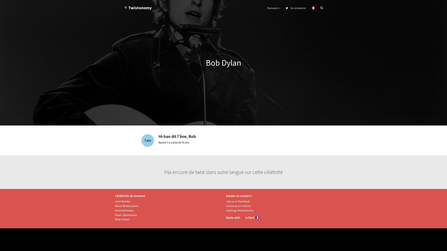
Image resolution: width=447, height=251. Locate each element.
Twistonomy (140, 7)
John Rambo (122, 201)
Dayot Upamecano (126, 215)
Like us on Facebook (238, 201)
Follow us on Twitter (238, 206)
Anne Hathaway (124, 210)
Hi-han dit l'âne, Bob (177, 136)
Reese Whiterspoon (126, 206)
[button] (313, 8)
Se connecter (298, 8)
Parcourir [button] (273, 8)
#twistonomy (245, 210)
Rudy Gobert (122, 219)
